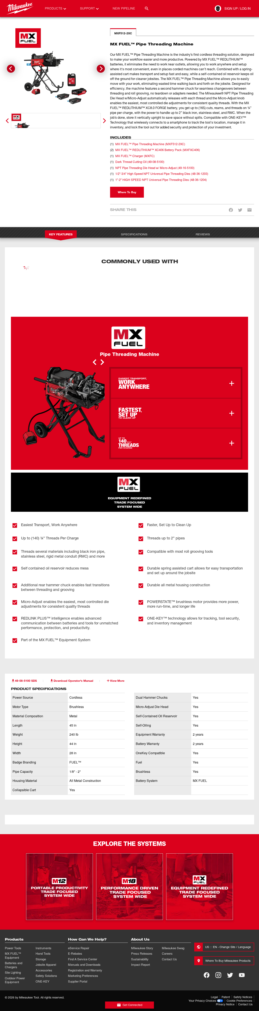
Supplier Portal (77, 967)
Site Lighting (13, 958)
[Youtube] (241, 960)
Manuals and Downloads (84, 950)
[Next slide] (101, 69)
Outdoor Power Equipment (15, 965)
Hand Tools (43, 939)
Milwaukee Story (142, 933)
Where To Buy (127, 177)
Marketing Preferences (83, 961)
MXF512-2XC (123, 33)
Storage (41, 944)
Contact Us (169, 944)
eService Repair (78, 933)
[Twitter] (230, 960)
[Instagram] (218, 960)
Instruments (43, 933)
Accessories (44, 955)
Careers (167, 939)
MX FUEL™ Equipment (13, 941)
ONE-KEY (42, 967)
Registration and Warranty (85, 955)
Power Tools (13, 933)
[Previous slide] (8, 120)
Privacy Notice (225, 989)
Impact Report (140, 950)
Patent (226, 982)
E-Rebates (75, 939)
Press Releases (141, 939)
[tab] (51, 130)
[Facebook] (206, 960)
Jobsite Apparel (46, 950)
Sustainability (140, 944)
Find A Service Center (82, 944)
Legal (214, 982)
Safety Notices (243, 982)
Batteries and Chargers (13, 950)
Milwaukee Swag (173, 933)
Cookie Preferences (239, 986)
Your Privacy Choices (202, 986)
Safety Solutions (46, 961)
